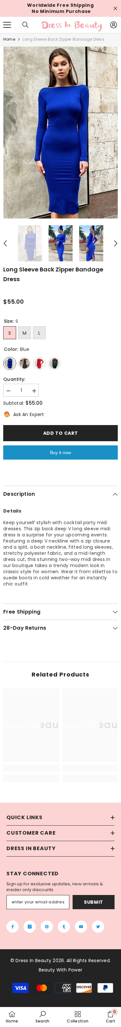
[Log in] (113, 25)
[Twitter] (98, 926)
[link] (31, 768)
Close (115, 8)
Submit (93, 902)
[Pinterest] (47, 926)
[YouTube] (81, 926)
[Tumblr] (64, 926)
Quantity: (14, 379)
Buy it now (60, 452)
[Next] (116, 243)
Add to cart (60, 433)
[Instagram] (30, 926)
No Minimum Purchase (61, 11)
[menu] (7, 25)
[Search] (25, 25)
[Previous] (5, 243)
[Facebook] (12, 926)
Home (9, 39)
